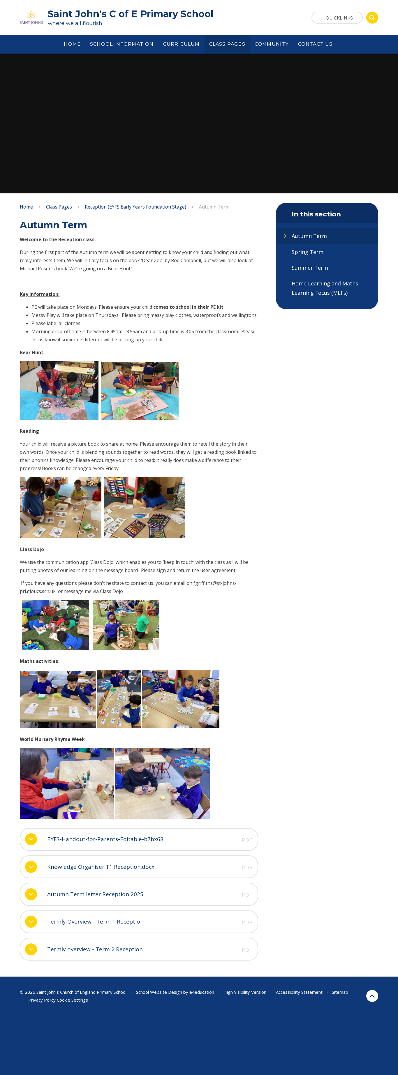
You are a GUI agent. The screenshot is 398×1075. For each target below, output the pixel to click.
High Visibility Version (244, 992)
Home (26, 207)
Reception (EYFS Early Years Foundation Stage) (135, 207)
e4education (201, 992)
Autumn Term (214, 207)
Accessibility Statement (299, 992)
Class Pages (59, 207)
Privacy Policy (42, 1000)
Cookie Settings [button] (72, 1000)
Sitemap (340, 992)
